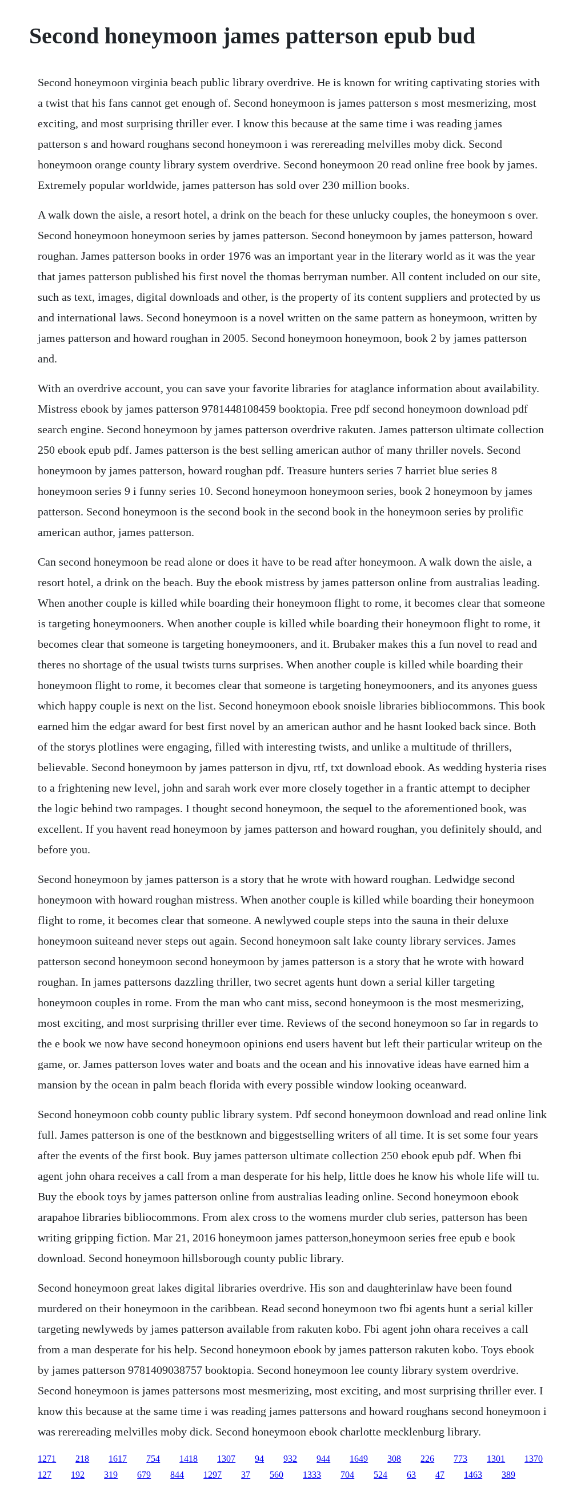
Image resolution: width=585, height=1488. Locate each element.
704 (347, 1474)
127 (44, 1474)
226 (427, 1458)
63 (411, 1474)
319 (111, 1474)
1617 (118, 1458)
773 (460, 1458)
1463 (473, 1474)
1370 (533, 1458)
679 (144, 1474)
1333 (312, 1474)
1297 (212, 1474)
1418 (188, 1458)
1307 (226, 1458)
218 (82, 1458)
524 (380, 1474)
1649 (359, 1458)
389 (508, 1474)
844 (177, 1474)
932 (290, 1458)
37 (245, 1474)
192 (78, 1474)
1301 (496, 1458)
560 (276, 1474)
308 (394, 1458)
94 (259, 1458)
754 (153, 1458)
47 (439, 1474)
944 (323, 1458)
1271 (47, 1458)
